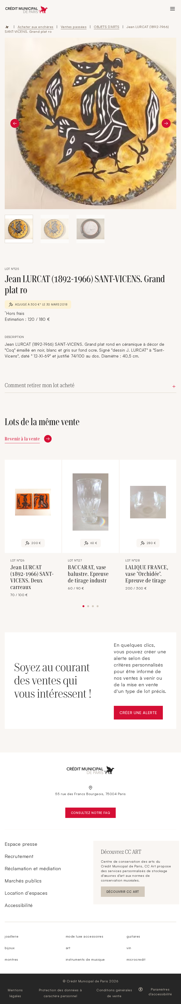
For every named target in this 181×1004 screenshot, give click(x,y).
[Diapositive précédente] (14, 123)
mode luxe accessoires (84, 936)
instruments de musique (85, 959)
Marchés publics (23, 881)
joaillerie (12, 936)
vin (129, 948)
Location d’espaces (26, 893)
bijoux (9, 948)
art (68, 948)
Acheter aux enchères (35, 27)
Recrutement (19, 856)
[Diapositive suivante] (166, 123)
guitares (133, 936)
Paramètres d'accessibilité (160, 991)
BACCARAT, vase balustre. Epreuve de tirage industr (88, 574)
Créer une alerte (141, 714)
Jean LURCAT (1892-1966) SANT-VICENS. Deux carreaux (32, 577)
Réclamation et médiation (33, 868)
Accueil (7, 26)
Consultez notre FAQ (93, 814)
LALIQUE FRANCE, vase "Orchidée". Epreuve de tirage (147, 574)
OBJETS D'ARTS (106, 27)
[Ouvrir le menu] (172, 8)
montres (11, 959)
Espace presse (21, 844)
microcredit (136, 959)
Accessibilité (19, 905)
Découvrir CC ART (126, 893)
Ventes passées (74, 27)
